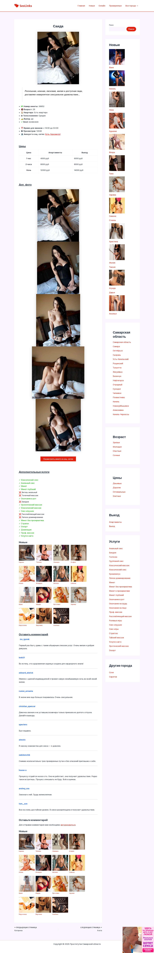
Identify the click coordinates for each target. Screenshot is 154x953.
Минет (112, 582)
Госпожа (113, 557)
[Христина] (117, 231)
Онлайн (102, 6)
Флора (112, 152)
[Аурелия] (117, 121)
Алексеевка (118, 410)
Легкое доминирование (119, 578)
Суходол (117, 389)
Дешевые (117, 483)
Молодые (117, 447)
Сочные (116, 455)
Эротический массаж (119, 646)
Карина (21, 562)
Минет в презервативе (119, 591)
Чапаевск (117, 393)
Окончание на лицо (117, 608)
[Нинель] (117, 78)
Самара (116, 346)
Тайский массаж (116, 637)
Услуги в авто (115, 642)
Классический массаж (119, 565)
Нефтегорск (118, 380)
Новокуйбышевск (121, 406)
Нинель (112, 89)
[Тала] (117, 163)
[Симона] (117, 205)
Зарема (73, 604)
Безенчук (117, 376)
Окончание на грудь (118, 603)
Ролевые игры (115, 620)
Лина (111, 110)
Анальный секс (116, 548)
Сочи (111, 672)
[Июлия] (117, 252)
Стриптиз (113, 633)
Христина (113, 241)
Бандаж (112, 553)
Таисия (112, 267)
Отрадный (117, 385)
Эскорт (112, 650)
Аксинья (113, 314)
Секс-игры (114, 629)
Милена (56, 583)
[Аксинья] (117, 303)
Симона (73, 583)
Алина (21, 583)
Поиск (111, 25)
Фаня (111, 67)
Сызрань (117, 355)
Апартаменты (115, 522)
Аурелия (113, 131)
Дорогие (117, 487)
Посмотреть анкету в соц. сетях (58, 459)
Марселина (23, 625)
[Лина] (117, 99)
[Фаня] (117, 57)
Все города (130, 6)
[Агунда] (117, 278)
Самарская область (122, 342)
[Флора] (117, 142)
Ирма (21, 604)
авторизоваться (68, 825)
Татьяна (38, 562)
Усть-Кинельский (120, 359)
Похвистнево (119, 397)
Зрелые (116, 442)
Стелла (112, 220)
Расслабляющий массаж (120, 616)
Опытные (117, 451)
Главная (81, 6)
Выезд (112, 526)
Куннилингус (114, 574)
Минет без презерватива (120, 587)
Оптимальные (119, 492)
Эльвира (56, 562)
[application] (137, 5)
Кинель (116, 402)
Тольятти (117, 368)
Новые (92, 6)
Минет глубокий (116, 595)
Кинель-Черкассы (121, 414)
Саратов (113, 677)
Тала (111, 174)
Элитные (117, 496)
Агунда (112, 288)
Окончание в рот (116, 599)
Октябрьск (118, 351)
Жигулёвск (117, 372)
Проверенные (115, 6)
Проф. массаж (115, 612)
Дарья (112, 292)
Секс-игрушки (115, 625)
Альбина (56, 625)
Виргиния (39, 625)
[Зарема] (117, 184)
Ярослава (56, 604)
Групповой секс (116, 561)
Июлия (112, 263)
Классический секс (117, 570)
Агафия (73, 562)
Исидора (39, 583)
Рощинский (118, 363)
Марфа (38, 604)
